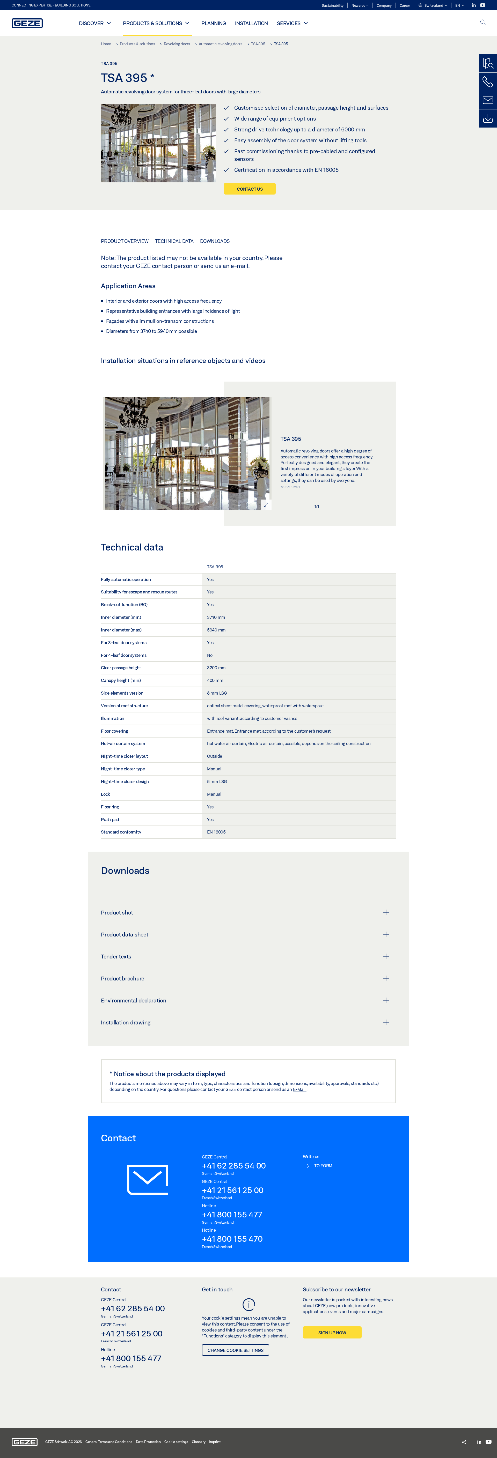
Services (289, 23)
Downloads (215, 241)
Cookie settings (176, 1442)
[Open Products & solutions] (187, 22)
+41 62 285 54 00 (234, 1165)
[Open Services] (306, 22)
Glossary (199, 1442)
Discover (91, 23)
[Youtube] (482, 5)
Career (405, 5)
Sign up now (332, 1332)
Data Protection (148, 1442)
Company (384, 5)
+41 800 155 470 (232, 1238)
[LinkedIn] (474, 5)
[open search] (483, 23)
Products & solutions (152, 23)
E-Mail (299, 1089)
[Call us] (488, 82)
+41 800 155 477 (232, 1214)
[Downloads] (488, 118)
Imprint (214, 1442)
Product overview (125, 241)
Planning (213, 23)
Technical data (174, 241)
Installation (251, 23)
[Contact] (488, 100)
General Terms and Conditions (108, 1442)
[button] (432, 6)
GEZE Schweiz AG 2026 (63, 1442)
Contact (111, 1289)
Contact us (250, 189)
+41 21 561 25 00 (233, 1190)
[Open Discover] (109, 22)
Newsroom (360, 5)
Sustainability (332, 5)
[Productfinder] (488, 63)
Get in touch (217, 1289)
